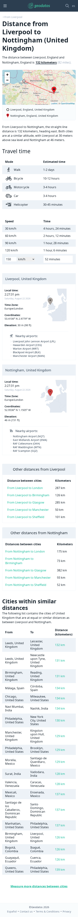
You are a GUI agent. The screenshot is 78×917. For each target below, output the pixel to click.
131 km (60, 661)
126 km (60, 837)
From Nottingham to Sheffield (25, 585)
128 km (60, 774)
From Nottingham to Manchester (28, 578)
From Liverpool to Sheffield (25, 517)
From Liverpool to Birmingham (28, 495)
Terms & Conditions (47, 911)
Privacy (67, 911)
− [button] (7, 80)
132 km (60, 645)
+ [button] (7, 74)
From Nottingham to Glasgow (25, 570)
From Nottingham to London (25, 551)
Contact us (26, 911)
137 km (60, 794)
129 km (60, 736)
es (73, 6)
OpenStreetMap (68, 103)
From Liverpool (13, 17)
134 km (60, 688)
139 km (60, 870)
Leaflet (54, 103)
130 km (60, 720)
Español (12, 911)
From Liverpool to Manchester (28, 510)
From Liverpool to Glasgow (25, 502)
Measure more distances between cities (39, 886)
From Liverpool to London (25, 488)
